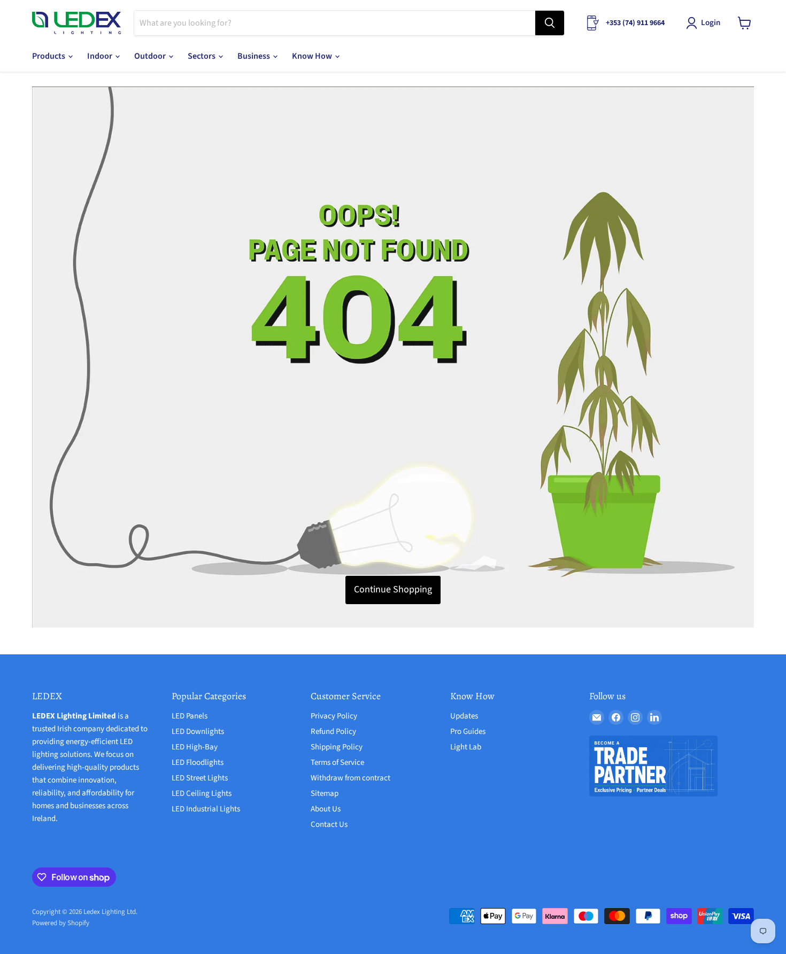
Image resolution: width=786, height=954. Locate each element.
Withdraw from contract (350, 778)
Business (254, 56)
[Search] (549, 23)
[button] (705, 23)
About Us (326, 809)
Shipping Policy (337, 747)
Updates (464, 716)
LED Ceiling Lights (202, 793)
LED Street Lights (200, 778)
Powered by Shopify (60, 923)
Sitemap (324, 793)
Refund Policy (333, 731)
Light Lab (465, 747)
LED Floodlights (198, 762)
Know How (313, 56)
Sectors (202, 56)
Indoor (100, 56)
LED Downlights (198, 731)
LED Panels (189, 716)
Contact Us (329, 824)
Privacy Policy (334, 716)
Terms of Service (337, 762)
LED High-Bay (195, 747)
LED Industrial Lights (206, 809)
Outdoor (150, 56)
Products (49, 56)
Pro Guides (468, 731)
